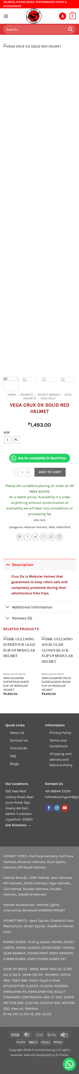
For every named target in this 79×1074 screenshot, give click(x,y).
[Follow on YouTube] (64, 808)
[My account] (62, 16)
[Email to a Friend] (43, 537)
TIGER (33, 980)
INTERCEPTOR (14, 986)
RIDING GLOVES (28, 947)
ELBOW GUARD (14, 959)
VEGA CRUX (48, 398)
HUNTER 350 (50, 1003)
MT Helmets (12, 883)
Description (22, 564)
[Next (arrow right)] (71, 537)
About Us (17, 733)
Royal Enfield (49, 980)
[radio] (7, 439)
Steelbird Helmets (32, 894)
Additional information (32, 607)
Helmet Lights (48, 905)
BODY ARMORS (61, 953)
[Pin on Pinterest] (51, 537)
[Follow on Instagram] (57, 808)
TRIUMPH (51, 975)
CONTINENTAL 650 (35, 997)
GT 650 (56, 997)
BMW (34, 969)
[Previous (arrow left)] (7, 537)
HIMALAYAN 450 (40, 992)
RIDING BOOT (51, 947)
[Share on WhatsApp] (19, 537)
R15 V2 (29, 1014)
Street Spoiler (35, 926)
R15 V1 (17, 1014)
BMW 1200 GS (51, 969)
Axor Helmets (61, 878)
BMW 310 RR (33, 975)
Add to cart (50, 472)
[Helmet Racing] (33, 16)
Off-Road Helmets (32, 867)
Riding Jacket (39, 942)
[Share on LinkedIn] (59, 537)
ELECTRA (32, 1003)
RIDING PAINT (37, 953)
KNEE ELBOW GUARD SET (47, 959)
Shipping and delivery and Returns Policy (61, 759)
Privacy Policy (60, 733)
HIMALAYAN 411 (14, 992)
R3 (49, 1014)
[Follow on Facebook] (49, 808)
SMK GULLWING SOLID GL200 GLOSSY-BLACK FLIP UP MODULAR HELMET (56, 683)
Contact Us (19, 740)
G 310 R (15, 975)
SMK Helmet (39, 878)
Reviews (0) (22, 618)
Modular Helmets (35, 527)
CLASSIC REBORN (54, 986)
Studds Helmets (35, 889)
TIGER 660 (19, 980)
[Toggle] (7, 564)
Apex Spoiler (39, 920)
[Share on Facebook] (27, 537)
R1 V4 (7, 1014)
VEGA (51, 527)
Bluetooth (31, 910)
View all (17, 1008)
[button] (6, 16)
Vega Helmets (59, 883)
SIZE (7, 432)
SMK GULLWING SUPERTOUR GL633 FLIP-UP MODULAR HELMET (16, 683)
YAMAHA (31, 1008)
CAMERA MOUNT (52, 910)
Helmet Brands (48, 394)
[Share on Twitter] (35, 537)
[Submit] (70, 29)
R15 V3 (40, 1014)
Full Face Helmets (43, 856)
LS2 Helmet (12, 889)
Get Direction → (18, 825)
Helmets (26, 394)
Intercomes (12, 910)
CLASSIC (32, 986)
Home (11, 394)
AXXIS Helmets (35, 883)
